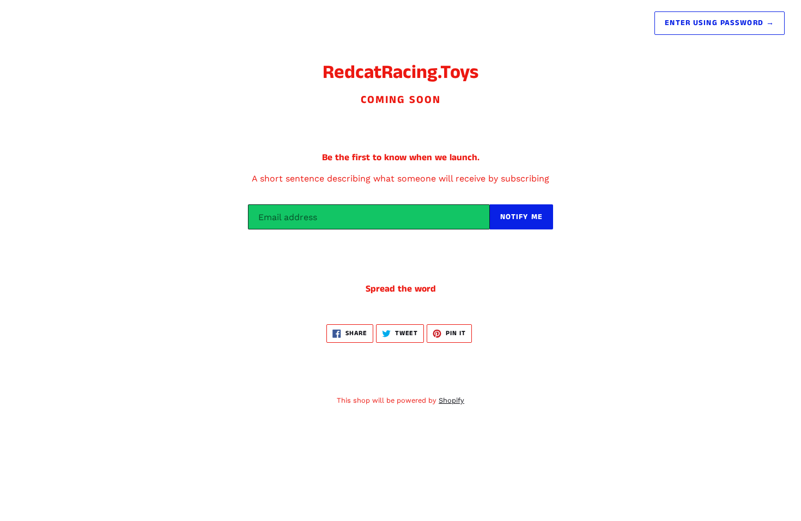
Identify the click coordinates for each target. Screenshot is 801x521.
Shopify (451, 400)
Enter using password (719, 22)
